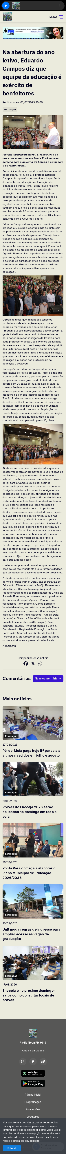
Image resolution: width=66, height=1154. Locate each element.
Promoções (33, 1109)
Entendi (12, 1148)
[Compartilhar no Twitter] (33, 664)
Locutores (33, 1116)
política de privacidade (25, 1140)
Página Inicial (33, 1094)
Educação (10, 109)
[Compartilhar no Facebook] (25, 664)
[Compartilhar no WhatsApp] (40, 664)
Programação (33, 1101)
